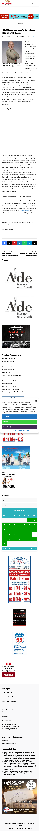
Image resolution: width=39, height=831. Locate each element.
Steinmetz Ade (6, 372)
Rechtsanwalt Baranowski (10, 367)
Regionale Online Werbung (10, 380)
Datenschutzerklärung (16, 430)
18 (9, 534)
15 (29, 529)
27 (19, 539)
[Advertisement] (19, 131)
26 (14, 539)
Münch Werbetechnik (8, 361)
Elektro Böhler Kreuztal (9, 364)
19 (14, 534)
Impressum (26, 430)
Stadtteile (20, 23)
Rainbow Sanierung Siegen (10, 389)
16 (34, 529)
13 (19, 529)
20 (19, 534)
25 (9, 539)
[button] (36, 401)
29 (29, 539)
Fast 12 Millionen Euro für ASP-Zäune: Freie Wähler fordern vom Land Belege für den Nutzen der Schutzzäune (20, 772)
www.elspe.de (24, 210)
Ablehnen (6, 421)
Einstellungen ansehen (11, 427)
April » (33, 548)
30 (34, 539)
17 (4, 534)
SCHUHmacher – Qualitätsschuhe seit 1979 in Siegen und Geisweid (19, 753)
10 (4, 529)
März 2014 (19, 510)
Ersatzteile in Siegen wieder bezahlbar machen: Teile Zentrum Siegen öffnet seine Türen (19, 759)
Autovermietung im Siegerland (11, 375)
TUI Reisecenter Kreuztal (9, 378)
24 (4, 539)
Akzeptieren (7, 416)
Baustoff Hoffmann (8, 369)
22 (29, 534)
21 (24, 534)
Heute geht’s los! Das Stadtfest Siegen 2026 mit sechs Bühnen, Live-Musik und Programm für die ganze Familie (20, 768)
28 (24, 539)
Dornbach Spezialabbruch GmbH (12, 392)
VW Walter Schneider (8, 358)
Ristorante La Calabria (9, 386)
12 (14, 529)
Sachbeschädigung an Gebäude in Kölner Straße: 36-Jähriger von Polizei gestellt (19, 756)
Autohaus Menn (7, 383)
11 (9, 529)
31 (4, 544)
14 (24, 529)
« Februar (6, 548)
